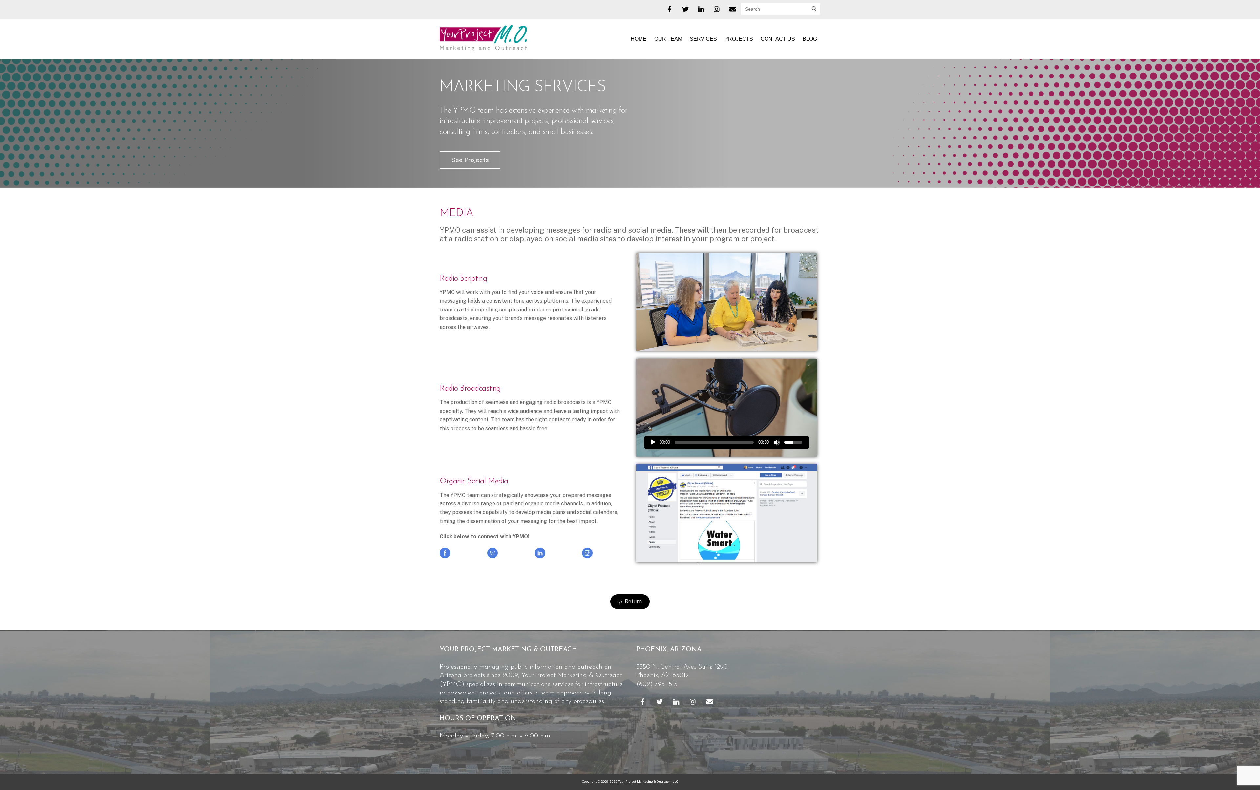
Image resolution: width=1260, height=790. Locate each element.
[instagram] (717, 8)
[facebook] (669, 8)
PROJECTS (738, 39)
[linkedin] (701, 8)
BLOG (810, 39)
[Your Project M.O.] (483, 48)
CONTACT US (778, 39)
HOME (638, 39)
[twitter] (685, 8)
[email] (732, 8)
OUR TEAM (668, 39)
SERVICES (703, 39)
